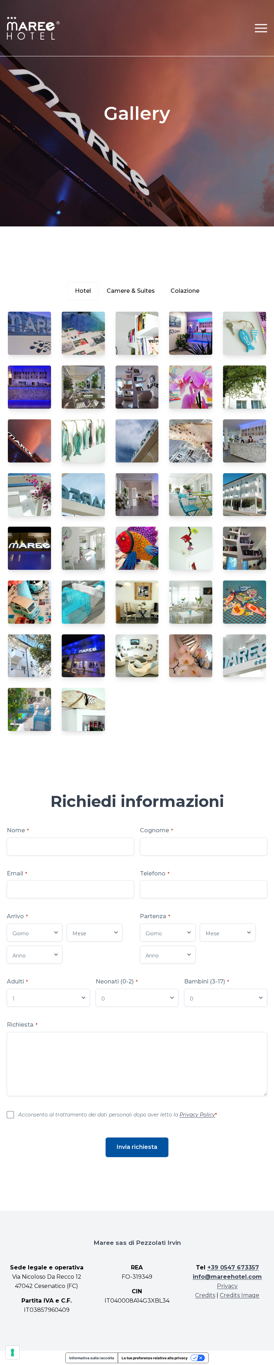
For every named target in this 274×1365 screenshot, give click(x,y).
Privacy (227, 1286)
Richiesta (22, 1024)
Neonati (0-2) (117, 981)
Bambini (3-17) (206, 981)
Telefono (154, 873)
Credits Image (239, 1295)
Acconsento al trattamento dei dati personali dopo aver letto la (117, 1114)
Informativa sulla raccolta (91, 1358)
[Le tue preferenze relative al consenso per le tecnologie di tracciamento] (12, 1352)
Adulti (17, 981)
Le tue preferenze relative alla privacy (155, 1358)
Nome (18, 830)
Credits (205, 1295)
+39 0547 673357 (233, 1267)
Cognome (156, 830)
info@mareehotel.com (227, 1276)
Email (17, 873)
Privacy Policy (197, 1114)
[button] (261, 28)
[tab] (82, 291)
